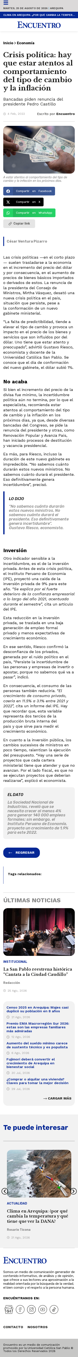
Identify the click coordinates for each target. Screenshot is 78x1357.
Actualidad (17, 1203)
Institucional (15, 962)
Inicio (8, 43)
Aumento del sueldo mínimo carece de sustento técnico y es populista (37, 1045)
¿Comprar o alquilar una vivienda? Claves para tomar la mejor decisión (37, 1081)
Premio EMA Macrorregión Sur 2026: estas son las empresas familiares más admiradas (37, 1027)
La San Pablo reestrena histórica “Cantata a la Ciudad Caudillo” (37, 972)
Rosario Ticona (19, 1230)
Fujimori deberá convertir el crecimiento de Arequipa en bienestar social (30, 1063)
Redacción (11, 983)
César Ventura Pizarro (27, 241)
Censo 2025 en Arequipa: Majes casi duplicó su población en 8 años (37, 1009)
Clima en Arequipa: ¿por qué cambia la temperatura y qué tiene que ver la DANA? (39, 15)
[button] (29, 191)
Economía (25, 43)
